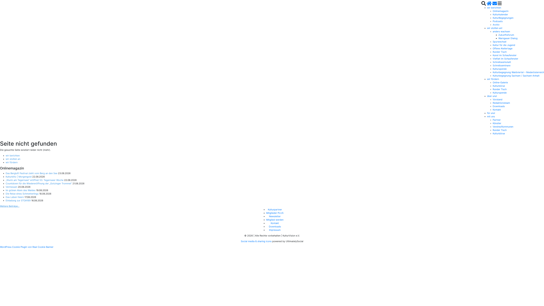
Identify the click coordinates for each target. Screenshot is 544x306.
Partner (497, 119)
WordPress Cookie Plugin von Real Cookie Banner (26, 247)
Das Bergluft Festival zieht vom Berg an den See (31, 173)
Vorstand (497, 99)
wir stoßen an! (494, 28)
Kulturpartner (275, 209)
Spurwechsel (499, 41)
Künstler (497, 123)
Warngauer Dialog (508, 38)
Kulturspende (500, 68)
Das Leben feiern (15, 197)
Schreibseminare (501, 65)
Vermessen (11, 186)
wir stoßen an (13, 159)
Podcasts (498, 21)
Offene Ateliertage (502, 48)
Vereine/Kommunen (503, 126)
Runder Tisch (500, 51)
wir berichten (494, 7)
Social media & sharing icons (256, 241)
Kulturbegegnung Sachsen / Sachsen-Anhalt (516, 75)
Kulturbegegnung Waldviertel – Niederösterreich (518, 72)
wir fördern (493, 79)
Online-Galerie (500, 82)
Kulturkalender (500, 14)
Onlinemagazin (500, 11)
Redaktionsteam (501, 102)
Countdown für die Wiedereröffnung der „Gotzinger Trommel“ (39, 183)
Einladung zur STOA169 (18, 200)
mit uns (491, 116)
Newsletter (275, 216)
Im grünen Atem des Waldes (20, 190)
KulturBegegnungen (503, 17)
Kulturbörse (499, 85)
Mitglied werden (274, 219)
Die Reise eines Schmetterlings (22, 193)
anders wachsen (501, 31)
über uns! (492, 96)
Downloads (499, 106)
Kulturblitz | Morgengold (19, 176)
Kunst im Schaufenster (505, 55)
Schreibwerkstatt (502, 62)
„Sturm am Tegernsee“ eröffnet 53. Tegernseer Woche (34, 180)
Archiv (496, 24)
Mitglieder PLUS (274, 213)
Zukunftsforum (506, 34)
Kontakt (497, 109)
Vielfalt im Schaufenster (505, 58)
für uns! (491, 113)
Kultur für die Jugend (504, 45)
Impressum (275, 230)
